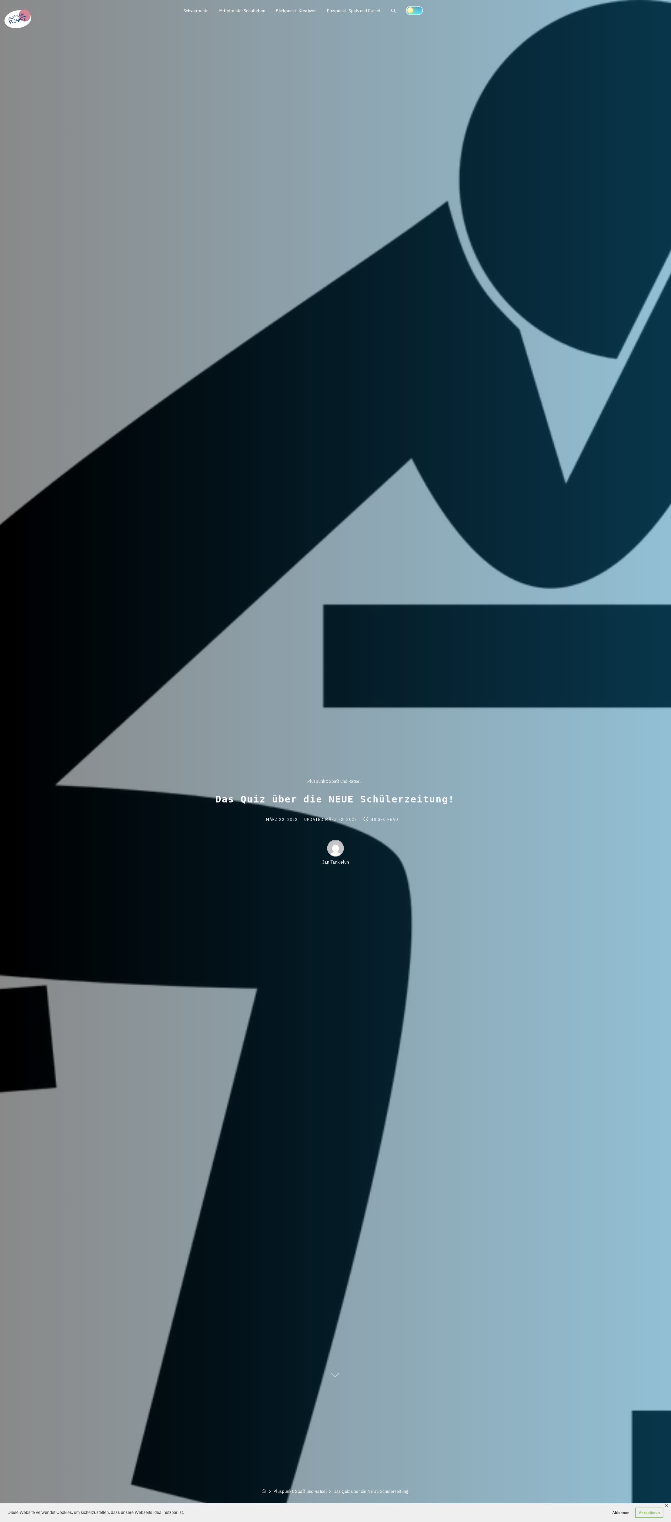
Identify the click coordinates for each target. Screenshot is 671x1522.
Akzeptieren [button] (649, 1512)
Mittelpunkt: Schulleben (242, 10)
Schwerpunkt (196, 10)
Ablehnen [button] (621, 1512)
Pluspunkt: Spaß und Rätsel (353, 10)
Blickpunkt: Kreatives (296, 10)
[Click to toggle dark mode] (414, 10)
